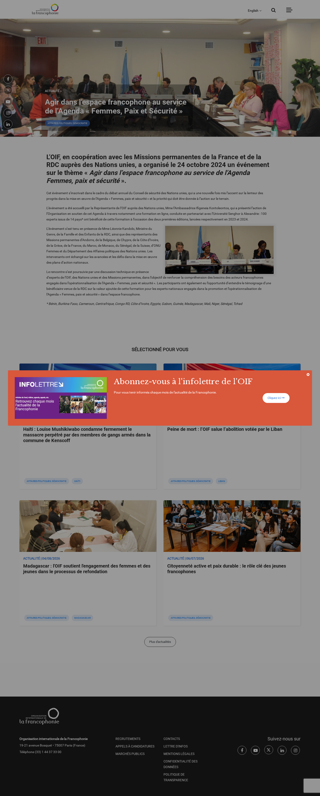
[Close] (308, 374)
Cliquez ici (275, 398)
